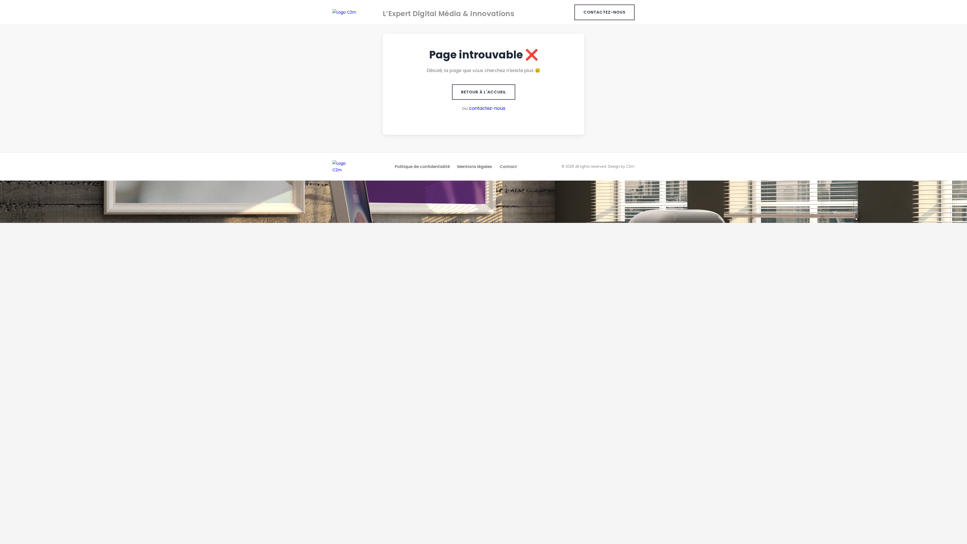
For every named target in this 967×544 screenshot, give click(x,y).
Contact (508, 166)
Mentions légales (474, 166)
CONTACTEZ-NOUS (604, 12)
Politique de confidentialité (422, 166)
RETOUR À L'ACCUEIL (483, 92)
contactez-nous (487, 108)
